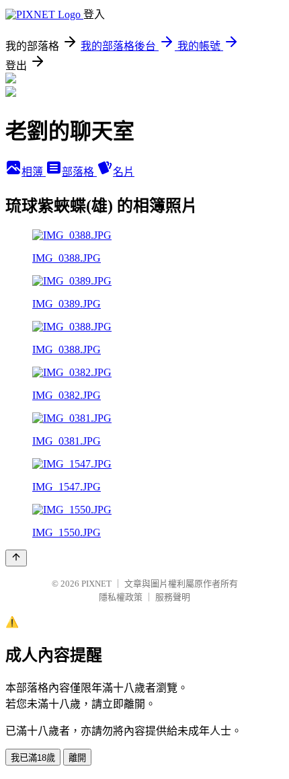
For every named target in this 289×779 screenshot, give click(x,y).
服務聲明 (172, 597)
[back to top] (16, 558)
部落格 (79, 172)
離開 (77, 758)
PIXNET (96, 584)
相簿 (34, 172)
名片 (123, 172)
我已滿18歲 (33, 758)
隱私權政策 (120, 597)
